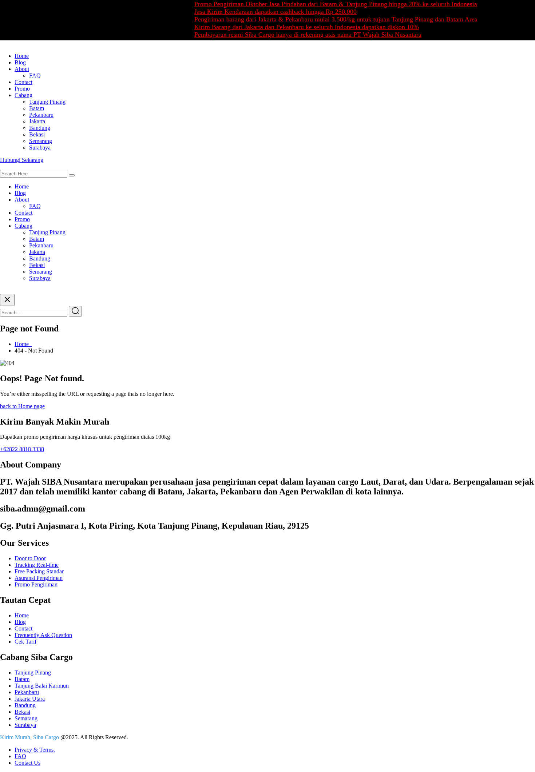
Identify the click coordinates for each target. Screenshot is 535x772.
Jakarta (37, 121)
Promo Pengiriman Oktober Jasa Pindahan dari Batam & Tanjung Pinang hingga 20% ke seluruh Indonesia (325, 4)
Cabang (23, 95)
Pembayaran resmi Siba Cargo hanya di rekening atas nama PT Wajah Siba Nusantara (297, 34)
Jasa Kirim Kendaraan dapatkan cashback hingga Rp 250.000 (265, 11)
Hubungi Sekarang (21, 160)
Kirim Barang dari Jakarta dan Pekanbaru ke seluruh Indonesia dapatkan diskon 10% (296, 27)
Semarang (40, 141)
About (22, 69)
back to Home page (22, 406)
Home (22, 56)
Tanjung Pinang (47, 102)
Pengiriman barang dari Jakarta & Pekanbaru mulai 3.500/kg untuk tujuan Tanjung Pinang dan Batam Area (325, 19)
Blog (20, 62)
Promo (22, 88)
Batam (36, 108)
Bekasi (37, 134)
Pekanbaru (41, 115)
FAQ (35, 75)
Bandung (39, 128)
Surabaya (40, 147)
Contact (23, 82)
